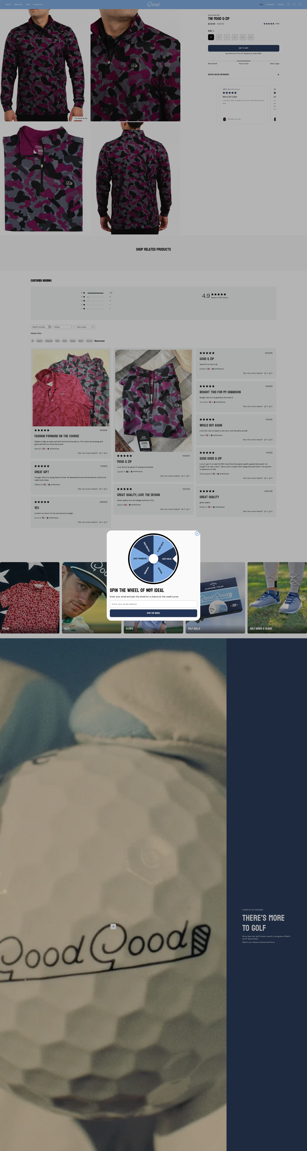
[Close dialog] (197, 533)
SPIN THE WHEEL (153, 613)
